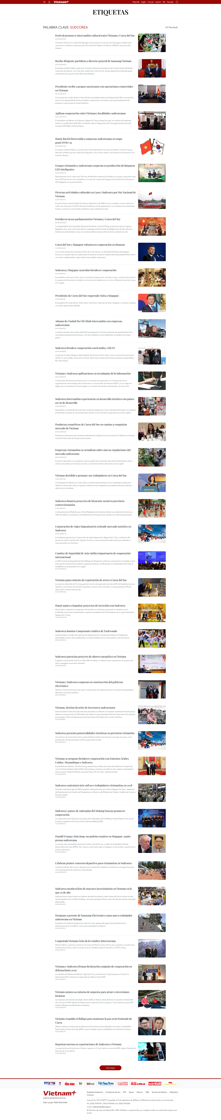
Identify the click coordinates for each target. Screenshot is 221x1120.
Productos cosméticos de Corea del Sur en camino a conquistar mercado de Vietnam (91, 426)
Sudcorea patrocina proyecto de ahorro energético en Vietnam (90, 656)
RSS (124, 1092)
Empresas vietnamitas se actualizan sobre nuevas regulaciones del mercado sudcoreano (93, 451)
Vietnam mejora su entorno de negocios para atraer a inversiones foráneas (92, 993)
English (143, 2)
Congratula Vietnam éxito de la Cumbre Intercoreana (85, 941)
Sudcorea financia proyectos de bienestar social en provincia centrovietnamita (89, 502)
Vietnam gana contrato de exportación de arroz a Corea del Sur (91, 580)
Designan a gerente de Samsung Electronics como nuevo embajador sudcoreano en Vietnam (93, 917)
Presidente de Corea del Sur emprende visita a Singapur (87, 295)
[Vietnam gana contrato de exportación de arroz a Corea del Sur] (152, 587)
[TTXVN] (50, 1083)
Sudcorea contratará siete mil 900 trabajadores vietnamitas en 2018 (93, 785)
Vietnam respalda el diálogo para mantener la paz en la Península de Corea (93, 1020)
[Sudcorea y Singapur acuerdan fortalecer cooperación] (152, 277)
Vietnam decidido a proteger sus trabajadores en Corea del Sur (91, 475)
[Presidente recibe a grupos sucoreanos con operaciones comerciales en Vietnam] (152, 94)
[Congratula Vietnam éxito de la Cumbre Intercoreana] (152, 948)
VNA (147, 1092)
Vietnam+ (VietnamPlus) (61, 2)
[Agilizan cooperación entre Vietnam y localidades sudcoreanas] (152, 120)
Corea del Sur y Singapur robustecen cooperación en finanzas (90, 244)
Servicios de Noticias (159, 1092)
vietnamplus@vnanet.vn (102, 1107)
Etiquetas (110, 12)
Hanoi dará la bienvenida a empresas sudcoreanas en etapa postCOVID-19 (88, 140)
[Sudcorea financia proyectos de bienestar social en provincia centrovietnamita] (152, 508)
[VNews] (60, 1083)
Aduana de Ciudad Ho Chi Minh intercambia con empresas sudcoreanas (88, 323)
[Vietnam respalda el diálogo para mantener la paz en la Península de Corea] (152, 1026)
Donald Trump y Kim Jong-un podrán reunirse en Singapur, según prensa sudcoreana (92, 838)
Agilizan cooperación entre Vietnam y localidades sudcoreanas (90, 113)
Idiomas (140, 1092)
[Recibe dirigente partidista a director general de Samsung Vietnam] (152, 68)
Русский (170, 2)
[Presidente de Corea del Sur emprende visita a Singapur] (152, 303)
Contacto (90, 1095)
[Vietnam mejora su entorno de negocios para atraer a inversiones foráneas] (152, 999)
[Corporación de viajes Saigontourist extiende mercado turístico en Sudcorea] (152, 534)
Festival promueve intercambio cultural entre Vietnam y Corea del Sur (95, 35)
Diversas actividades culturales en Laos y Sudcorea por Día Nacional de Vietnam (95, 194)
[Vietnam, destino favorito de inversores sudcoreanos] (152, 715)
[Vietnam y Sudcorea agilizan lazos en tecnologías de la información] (152, 381)
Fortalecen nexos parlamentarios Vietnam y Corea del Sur (87, 219)
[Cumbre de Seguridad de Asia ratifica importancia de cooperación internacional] (152, 560)
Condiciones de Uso (113, 1092)
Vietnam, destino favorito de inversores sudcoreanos (85, 707)
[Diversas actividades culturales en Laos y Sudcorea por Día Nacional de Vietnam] (152, 199)
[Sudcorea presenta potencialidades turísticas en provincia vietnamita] (152, 740)
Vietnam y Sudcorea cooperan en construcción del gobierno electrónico (89, 684)
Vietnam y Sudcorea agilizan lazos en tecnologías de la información (93, 373)
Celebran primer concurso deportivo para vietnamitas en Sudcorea (93, 863)
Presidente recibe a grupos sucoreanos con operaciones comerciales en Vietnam (94, 88)
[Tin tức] (69, 1083)
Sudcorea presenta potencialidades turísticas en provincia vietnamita (94, 733)
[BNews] (80, 1083)
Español (158, 2)
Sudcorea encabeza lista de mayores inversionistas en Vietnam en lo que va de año (93, 890)
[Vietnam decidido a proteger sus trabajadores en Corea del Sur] (152, 483)
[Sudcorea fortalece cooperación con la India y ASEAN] (152, 355)
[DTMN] (138, 1083)
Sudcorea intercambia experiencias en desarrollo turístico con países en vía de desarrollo (94, 400)
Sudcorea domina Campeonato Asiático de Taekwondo (86, 631)
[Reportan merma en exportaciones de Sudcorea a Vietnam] (152, 1051)
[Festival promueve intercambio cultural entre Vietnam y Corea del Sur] (152, 43)
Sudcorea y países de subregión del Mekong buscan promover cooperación (90, 812)
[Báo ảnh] (154, 1083)
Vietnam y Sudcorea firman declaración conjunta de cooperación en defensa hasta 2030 (93, 968)
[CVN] (122, 1083)
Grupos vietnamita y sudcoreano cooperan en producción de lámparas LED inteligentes (95, 167)
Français (151, 2)
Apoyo (131, 1092)
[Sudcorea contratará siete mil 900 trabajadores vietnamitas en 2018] (152, 792)
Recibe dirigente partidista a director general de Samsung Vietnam (93, 61)
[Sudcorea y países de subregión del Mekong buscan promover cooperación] (152, 818)
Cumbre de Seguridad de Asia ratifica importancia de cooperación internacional (93, 555)
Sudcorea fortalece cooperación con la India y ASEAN (85, 348)
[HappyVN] (170, 1083)
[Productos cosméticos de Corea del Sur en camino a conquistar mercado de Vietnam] (152, 432)
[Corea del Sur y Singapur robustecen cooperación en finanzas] (152, 252)
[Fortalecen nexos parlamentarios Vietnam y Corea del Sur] (152, 226)
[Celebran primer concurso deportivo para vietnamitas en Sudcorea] (152, 870)
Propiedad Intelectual (95, 1092)
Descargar (110, 1067)
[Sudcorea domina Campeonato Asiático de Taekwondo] (152, 638)
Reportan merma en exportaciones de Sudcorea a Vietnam (88, 1044)
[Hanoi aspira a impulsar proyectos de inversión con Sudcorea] (152, 613)
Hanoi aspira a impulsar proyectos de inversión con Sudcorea (90, 605)
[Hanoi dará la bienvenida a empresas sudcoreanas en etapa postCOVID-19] (152, 146)
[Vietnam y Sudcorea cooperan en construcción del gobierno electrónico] (152, 689)
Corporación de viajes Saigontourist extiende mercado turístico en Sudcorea (93, 528)
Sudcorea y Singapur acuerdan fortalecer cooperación (85, 270)
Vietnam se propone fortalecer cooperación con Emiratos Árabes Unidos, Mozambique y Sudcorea (92, 760)
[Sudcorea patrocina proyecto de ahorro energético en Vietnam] (152, 664)
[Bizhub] (90, 1083)
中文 (164, 2)
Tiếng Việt (135, 2)
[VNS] (106, 1083)
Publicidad (173, 1092)
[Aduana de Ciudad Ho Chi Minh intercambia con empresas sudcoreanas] (152, 328)
